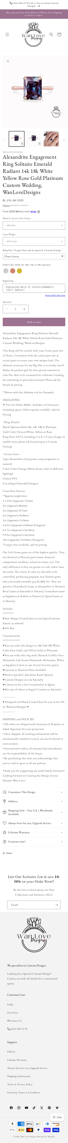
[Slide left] (4, 140)
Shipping (6, 205)
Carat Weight (9, 234)
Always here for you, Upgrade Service (27, 1068)
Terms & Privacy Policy (19, 1084)
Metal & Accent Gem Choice (17, 218)
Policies (11, 1051)
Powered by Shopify (46, 1136)
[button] (7, 34)
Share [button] (9, 853)
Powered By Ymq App (55, 295)
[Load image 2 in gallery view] (34, 139)
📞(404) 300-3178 (17, 1028)
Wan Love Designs (28, 1136)
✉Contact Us (14, 1020)
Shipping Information (18, 1076)
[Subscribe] (57, 905)
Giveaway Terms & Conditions (23, 1092)
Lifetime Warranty (17, 1059)
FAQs (10, 1004)
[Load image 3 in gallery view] (51, 139)
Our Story (12, 1012)
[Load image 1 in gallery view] (16, 139)
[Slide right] (64, 140)
